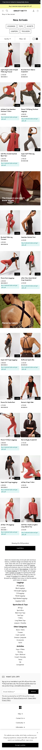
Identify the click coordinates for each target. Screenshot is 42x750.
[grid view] (36, 38)
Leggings (11, 26)
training (32, 565)
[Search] (7, 10)
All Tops (20, 608)
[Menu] (3, 10)
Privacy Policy (6, 698)
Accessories (20, 640)
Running (20, 652)
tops (28, 563)
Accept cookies (20, 745)
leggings (25, 569)
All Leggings (20, 586)
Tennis (20, 659)
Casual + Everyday (20, 657)
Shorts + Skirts (20, 630)
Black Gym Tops (20, 613)
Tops (21, 26)
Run (21, 569)
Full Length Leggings (20, 591)
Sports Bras (20, 610)
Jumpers (14, 31)
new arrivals (11, 14)
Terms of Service (19, 698)
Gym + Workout (20, 654)
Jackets (30, 26)
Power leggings (12, 571)
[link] (20, 11)
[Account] (34, 10)
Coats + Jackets (20, 635)
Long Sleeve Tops (20, 620)
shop (3, 14)
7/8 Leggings (20, 593)
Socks (20, 642)
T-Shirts (20, 618)
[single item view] (33, 38)
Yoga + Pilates (20, 649)
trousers (15, 576)
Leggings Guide (20, 601)
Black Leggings (20, 588)
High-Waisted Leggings (20, 598)
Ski (20, 662)
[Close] (37, 733)
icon (34, 571)
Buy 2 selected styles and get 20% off (20, 6)
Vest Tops (20, 615)
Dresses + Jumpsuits (20, 637)
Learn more (29, 740)
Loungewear (20, 665)
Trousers (26, 31)
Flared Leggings (20, 596)
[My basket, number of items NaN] (38, 10)
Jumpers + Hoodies (20, 623)
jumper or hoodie (15, 573)
